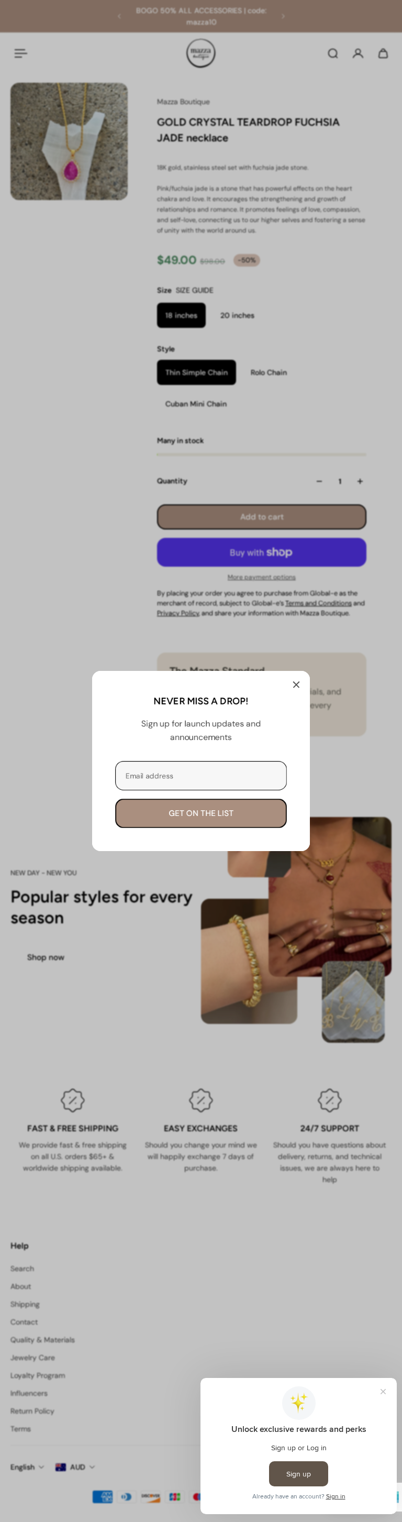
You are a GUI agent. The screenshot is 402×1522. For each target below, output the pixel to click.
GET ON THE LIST (201, 813)
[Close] (296, 684)
